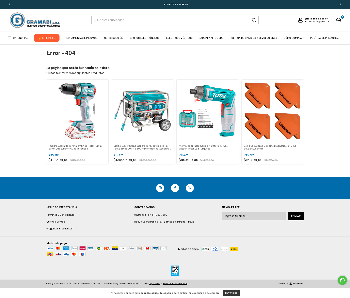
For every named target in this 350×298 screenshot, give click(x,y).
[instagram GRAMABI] (160, 188)
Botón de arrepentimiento (175, 283)
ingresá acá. (154, 283)
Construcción (113, 38)
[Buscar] (253, 20)
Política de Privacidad (324, 38)
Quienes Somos (55, 221)
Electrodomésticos (179, 38)
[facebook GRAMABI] (175, 188)
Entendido (231, 293)
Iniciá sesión (320, 18)
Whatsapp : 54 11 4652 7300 (150, 214)
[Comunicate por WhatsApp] (342, 280)
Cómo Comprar (294, 38)
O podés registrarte (317, 21)
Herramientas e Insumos (81, 38)
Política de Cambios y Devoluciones (253, 38)
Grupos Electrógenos (145, 38)
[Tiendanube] (291, 284)
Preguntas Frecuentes (59, 228)
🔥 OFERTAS (46, 38)
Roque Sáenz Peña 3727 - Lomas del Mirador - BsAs (164, 221)
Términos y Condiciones (60, 214)
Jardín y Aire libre (211, 38)
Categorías (20, 38)
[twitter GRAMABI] (190, 188)
